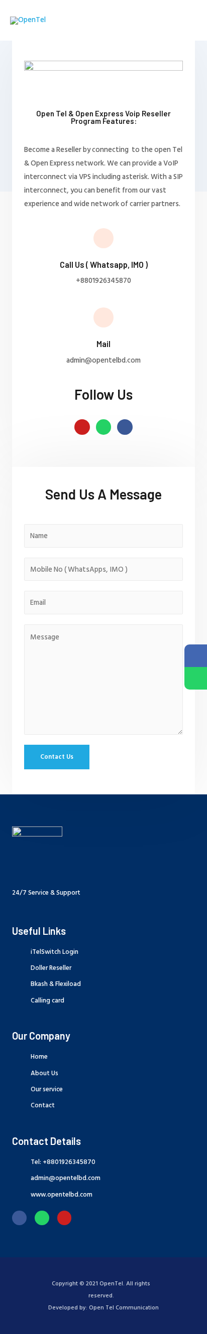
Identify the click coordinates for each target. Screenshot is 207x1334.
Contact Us (56, 757)
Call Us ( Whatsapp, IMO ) (104, 264)
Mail (103, 344)
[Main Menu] (186, 21)
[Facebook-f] (125, 427)
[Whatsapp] (104, 427)
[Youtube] (82, 427)
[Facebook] (19, 1218)
